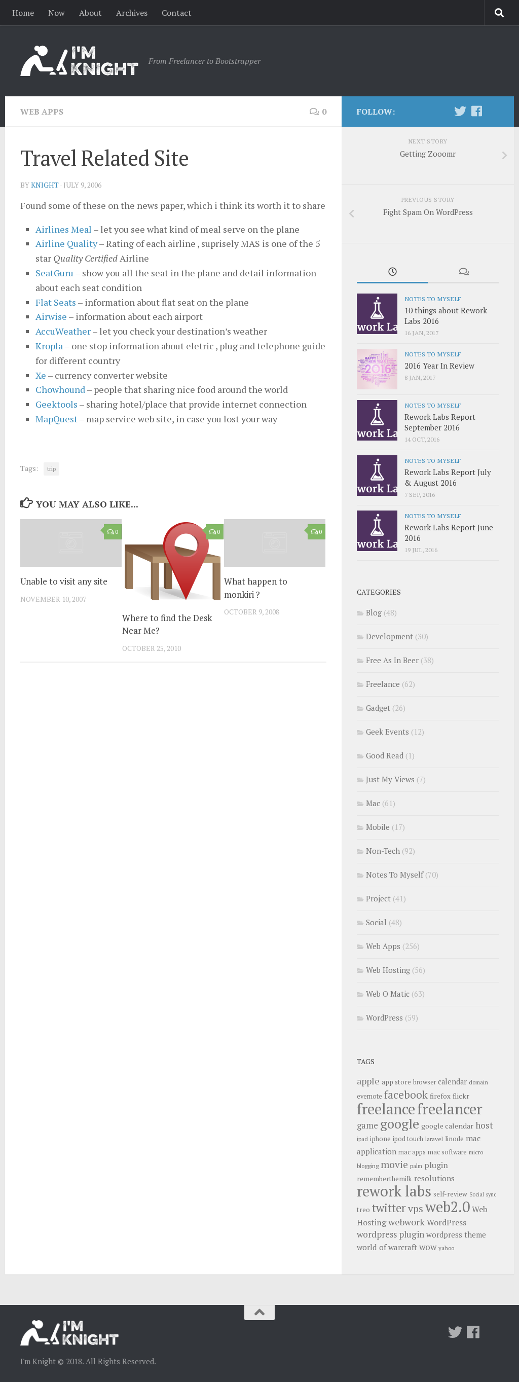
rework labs (394, 1191)
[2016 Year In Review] (377, 369)
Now (56, 12)
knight (45, 185)
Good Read (384, 755)
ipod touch (408, 1139)
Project (378, 898)
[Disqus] (173, 809)
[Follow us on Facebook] (476, 111)
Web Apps (41, 111)
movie (394, 1164)
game (367, 1125)
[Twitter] (460, 111)
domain (478, 1082)
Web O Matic (388, 994)
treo (363, 1209)
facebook (406, 1094)
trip (51, 468)
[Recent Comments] (463, 272)
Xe (40, 375)
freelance (386, 1108)
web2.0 (447, 1206)
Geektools (56, 404)
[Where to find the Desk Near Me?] (173, 561)
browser (424, 1082)
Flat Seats (55, 302)
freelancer (450, 1108)
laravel (434, 1139)
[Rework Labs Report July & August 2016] (377, 475)
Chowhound (60, 389)
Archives (131, 12)
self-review (450, 1193)
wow (427, 1247)
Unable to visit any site (63, 581)
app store (396, 1081)
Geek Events (387, 731)
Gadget (378, 708)
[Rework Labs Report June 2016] (377, 531)
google (399, 1123)
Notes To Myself (432, 299)
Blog (374, 612)
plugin (436, 1165)
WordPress (384, 1017)
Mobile (378, 827)
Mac (373, 803)
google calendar (447, 1126)
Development (389, 636)
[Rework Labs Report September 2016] (377, 420)
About (90, 12)
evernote (369, 1096)
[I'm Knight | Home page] (79, 61)
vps (415, 1208)
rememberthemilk (384, 1178)
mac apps (412, 1152)
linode (454, 1138)
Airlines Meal (63, 229)
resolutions (434, 1178)
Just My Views (390, 779)
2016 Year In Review (439, 365)
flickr (461, 1096)
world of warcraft (387, 1247)
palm (416, 1166)
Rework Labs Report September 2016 (439, 422)
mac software (447, 1152)
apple (368, 1081)
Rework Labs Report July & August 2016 (447, 477)
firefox (440, 1096)
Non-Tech (383, 851)
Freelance (383, 684)
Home (23, 12)
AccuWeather (63, 331)
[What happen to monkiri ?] (274, 543)
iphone (380, 1138)
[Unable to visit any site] (71, 543)
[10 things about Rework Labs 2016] (377, 314)
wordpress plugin (390, 1234)
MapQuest (56, 419)
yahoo (446, 1248)
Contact (177, 12)
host (484, 1125)
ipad (362, 1139)
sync (491, 1194)
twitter (389, 1208)
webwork (406, 1222)
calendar (452, 1081)
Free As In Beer (392, 660)
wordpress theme (456, 1235)
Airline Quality (66, 243)
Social (376, 922)
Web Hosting (388, 970)
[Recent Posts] (392, 272)
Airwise (51, 316)
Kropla (49, 346)
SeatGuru (54, 273)
